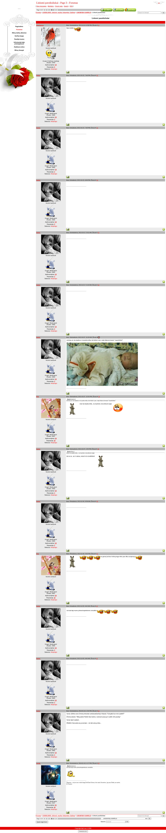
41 (97, 553)
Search (66, 6)
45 (98, 763)
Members (51, 6)
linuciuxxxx (40, 25)
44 (98, 711)
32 (97, 75)
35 (98, 232)
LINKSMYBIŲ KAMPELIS (84, 12)
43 (97, 658)
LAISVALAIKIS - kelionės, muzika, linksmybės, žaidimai (58, 12)
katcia (38, 75)
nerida (38, 763)
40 (97, 501)
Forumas (38, 12)
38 (99, 396)
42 (97, 606)
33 (97, 128)
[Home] (159, 2)
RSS (71, 6)
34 (97, 180)
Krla (37, 396)
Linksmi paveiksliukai (98, 12)
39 (98, 449)
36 (98, 285)
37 (99, 337)
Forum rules (59, 6)
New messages (41, 6)
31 (98, 25)
